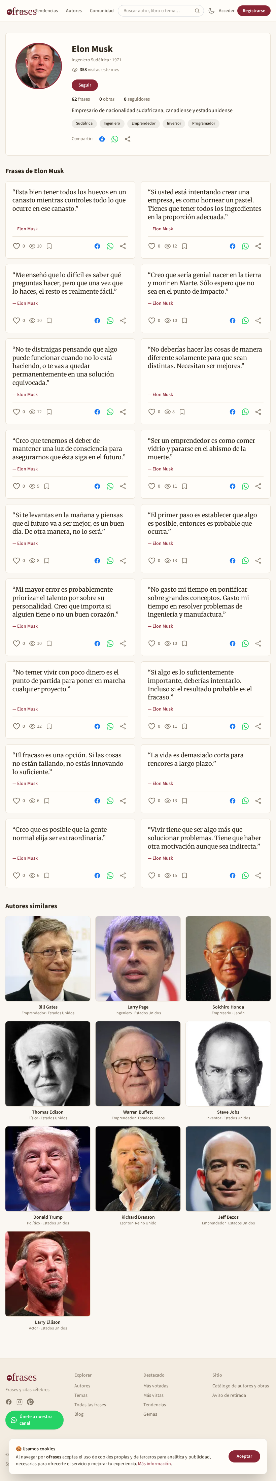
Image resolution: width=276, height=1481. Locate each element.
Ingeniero (112, 123)
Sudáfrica (84, 123)
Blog (78, 1414)
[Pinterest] (30, 1401)
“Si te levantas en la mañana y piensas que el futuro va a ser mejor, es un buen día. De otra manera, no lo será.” (68, 523)
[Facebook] (8, 1401)
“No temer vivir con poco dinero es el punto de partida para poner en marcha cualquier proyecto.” (69, 680)
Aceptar (244, 1456)
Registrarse (254, 10)
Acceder (227, 10)
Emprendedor (144, 123)
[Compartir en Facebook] (102, 139)
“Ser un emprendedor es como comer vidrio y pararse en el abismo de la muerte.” (201, 449)
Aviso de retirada (229, 1395)
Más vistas (153, 1395)
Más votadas (155, 1386)
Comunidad (102, 10)
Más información (154, 1463)
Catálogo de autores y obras (240, 1386)
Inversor (174, 123)
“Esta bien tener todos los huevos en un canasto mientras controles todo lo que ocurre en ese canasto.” (69, 200)
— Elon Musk (25, 229)
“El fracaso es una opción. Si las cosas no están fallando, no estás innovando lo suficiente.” (68, 763)
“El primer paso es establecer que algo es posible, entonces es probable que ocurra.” (202, 523)
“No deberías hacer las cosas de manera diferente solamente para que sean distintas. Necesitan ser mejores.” (205, 357)
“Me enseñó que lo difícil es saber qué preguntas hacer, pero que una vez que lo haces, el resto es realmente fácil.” (67, 283)
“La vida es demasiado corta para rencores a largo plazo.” (196, 759)
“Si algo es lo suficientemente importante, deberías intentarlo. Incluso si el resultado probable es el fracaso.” (200, 684)
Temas (81, 1395)
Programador (203, 123)
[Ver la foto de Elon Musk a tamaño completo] (38, 66)
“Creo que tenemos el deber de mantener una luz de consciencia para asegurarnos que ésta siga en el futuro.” (69, 449)
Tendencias (46, 10)
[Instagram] (19, 1401)
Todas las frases (90, 1405)
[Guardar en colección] (49, 246)
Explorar (18, 10)
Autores (74, 10)
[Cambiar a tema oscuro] (211, 11)
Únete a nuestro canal (36, 1420)
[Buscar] (199, 11)
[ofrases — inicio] (24, 1376)
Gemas (150, 1414)
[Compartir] (127, 139)
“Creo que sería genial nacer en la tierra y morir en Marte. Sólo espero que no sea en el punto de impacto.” (204, 283)
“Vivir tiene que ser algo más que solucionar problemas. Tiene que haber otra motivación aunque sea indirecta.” (204, 838)
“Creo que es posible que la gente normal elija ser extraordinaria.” (59, 834)
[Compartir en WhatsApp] (114, 139)
